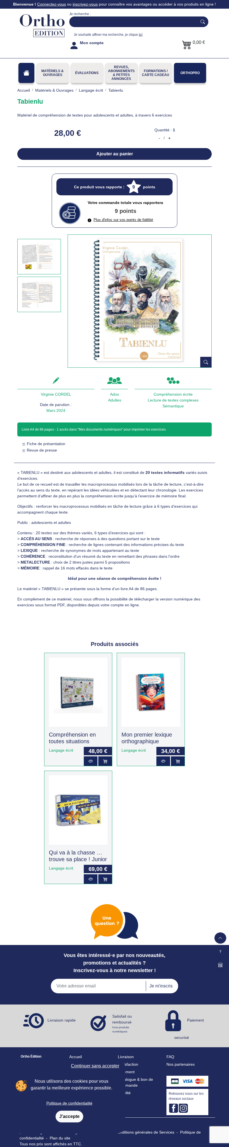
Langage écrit (61, 750)
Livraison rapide (61, 1020)
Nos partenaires (180, 1064)
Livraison (126, 1057)
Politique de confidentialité (69, 1103)
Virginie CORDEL (56, 394)
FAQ (170, 1057)
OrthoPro (190, 73)
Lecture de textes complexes (173, 400)
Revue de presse (41, 450)
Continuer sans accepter (95, 1065)
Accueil (75, 1057)
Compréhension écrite (173, 394)
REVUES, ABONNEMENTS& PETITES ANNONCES (121, 73)
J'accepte (69, 1116)
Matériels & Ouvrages (52, 73)
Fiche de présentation (45, 443)
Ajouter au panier (114, 153)
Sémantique (173, 406)
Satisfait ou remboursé (122, 1023)
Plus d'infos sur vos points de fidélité (123, 220)
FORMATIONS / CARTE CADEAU (155, 73)
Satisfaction (128, 1064)
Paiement (126, 1072)
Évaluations (87, 73)
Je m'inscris (161, 986)
